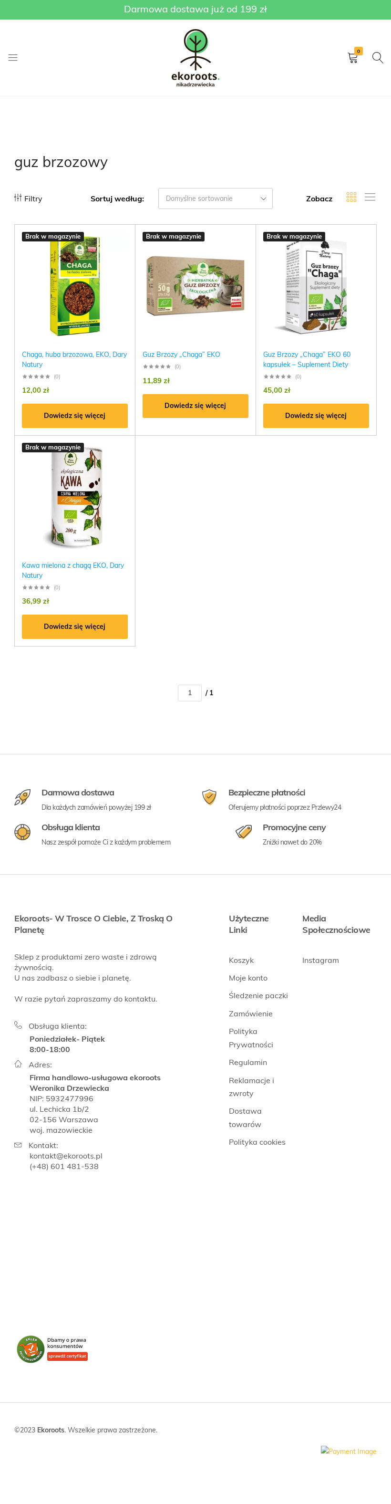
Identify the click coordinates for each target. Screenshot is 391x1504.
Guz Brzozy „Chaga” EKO (181, 354)
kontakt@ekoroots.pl (66, 1155)
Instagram (320, 960)
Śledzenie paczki (258, 995)
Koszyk (241, 960)
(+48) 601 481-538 (64, 1166)
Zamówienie (251, 1013)
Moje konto (248, 977)
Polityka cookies (257, 1142)
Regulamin (248, 1062)
